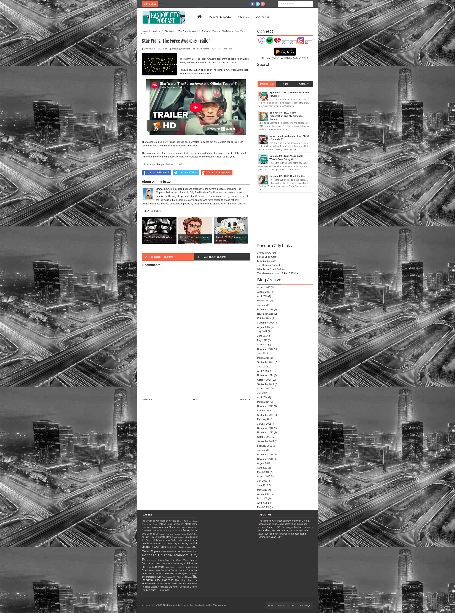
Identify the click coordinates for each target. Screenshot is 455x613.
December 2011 (265, 454)
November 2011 (265, 459)
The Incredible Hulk (152, 577)
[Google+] (263, 4)
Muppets (156, 551)
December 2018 (265, 309)
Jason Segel (173, 543)
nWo (167, 590)
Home (196, 399)
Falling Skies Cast (266, 257)
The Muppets (167, 577)
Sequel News (154, 563)
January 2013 (264, 423)
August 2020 (263, 287)
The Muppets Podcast (268, 265)
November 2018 (265, 313)
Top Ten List (189, 580)
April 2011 (262, 467)
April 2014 (262, 397)
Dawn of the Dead (160, 531)
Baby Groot (192, 521)
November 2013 (265, 406)
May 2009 (262, 498)
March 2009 (263, 507)
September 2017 (265, 322)
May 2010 (262, 489)
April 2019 (262, 296)
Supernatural (148, 573)
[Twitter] (258, 4)
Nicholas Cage (178, 551)
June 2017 (262, 336)
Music (164, 551)
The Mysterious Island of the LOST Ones (278, 273)
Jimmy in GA (188, 543)
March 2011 (263, 472)
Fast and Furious (173, 534)
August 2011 (263, 463)
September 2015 (265, 362)
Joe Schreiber (173, 547)
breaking (176, 49)
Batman (163, 524)
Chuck (172, 527)
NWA (169, 552)
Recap (161, 560)
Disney (187, 530)
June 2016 (262, 353)
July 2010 (262, 481)
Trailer (213, 49)
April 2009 (262, 503)
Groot (182, 537)
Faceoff (162, 534)
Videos (161, 583)
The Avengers (180, 573)
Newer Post (148, 399)
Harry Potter (171, 540)
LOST (194, 547)
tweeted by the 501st (201, 156)
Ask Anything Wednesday (155, 521)
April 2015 (262, 371)
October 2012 (264, 437)
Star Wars (185, 49)
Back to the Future (150, 524)
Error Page (305, 605)
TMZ (155, 145)
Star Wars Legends (174, 567)
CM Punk (146, 527)
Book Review (174, 524)
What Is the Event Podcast (271, 269)
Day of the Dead (175, 531)
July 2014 (262, 393)
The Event (192, 573)
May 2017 (262, 340)
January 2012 (264, 450)
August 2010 (263, 476)
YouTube (228, 49)
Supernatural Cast (266, 261)
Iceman (193, 540)
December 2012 (265, 428)
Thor (178, 580)
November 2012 (265, 432)
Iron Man (147, 543)
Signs (183, 563)
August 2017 (263, 327)
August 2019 (263, 292)
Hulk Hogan (184, 540)
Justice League (185, 547)
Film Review (151, 537)
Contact (292, 605)
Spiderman (191, 563)
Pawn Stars (191, 551)
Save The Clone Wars (177, 560)
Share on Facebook (159, 172)
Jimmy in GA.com (266, 252)
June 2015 (262, 366)
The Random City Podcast (176, 605)
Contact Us (262, 17)
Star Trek (147, 567)
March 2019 (263, 300)
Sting (158, 570)
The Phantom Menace (182, 577)
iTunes (161, 590)
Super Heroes (179, 570)
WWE (175, 583)
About (281, 605)
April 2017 (262, 344)
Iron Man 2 (159, 543)
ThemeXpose (219, 605)
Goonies (175, 537)
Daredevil (147, 530)
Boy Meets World (189, 524)
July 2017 (262, 331)
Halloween (159, 540)
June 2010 (262, 485)
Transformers (149, 583)
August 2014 (263, 388)
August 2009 (263, 494)
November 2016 (265, 349)
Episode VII (153, 534)
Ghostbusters (165, 537)
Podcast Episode (158, 555)
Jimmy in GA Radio (154, 546)
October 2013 (264, 410)
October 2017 (264, 318)
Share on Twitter (188, 172)
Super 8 (166, 570)
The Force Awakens (200, 49)
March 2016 (263, 357)
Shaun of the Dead (171, 564)
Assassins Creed (178, 521)
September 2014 (265, 384)
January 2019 (264, 305)
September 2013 (265, 415)
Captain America (160, 527)
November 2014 (265, 375)
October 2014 (264, 379)
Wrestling (185, 587)
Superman (192, 570)
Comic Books (191, 527)
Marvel (146, 551)
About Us (243, 17)
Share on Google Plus (219, 172)
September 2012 (265, 441)
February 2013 (264, 419)
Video (220, 49)
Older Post (244, 399)
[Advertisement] (196, 371)
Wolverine (174, 587)
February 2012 (264, 445)
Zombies (152, 590)
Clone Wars (181, 527)
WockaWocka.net (160, 587)
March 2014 (263, 402)
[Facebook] (252, 4)
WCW (168, 583)
